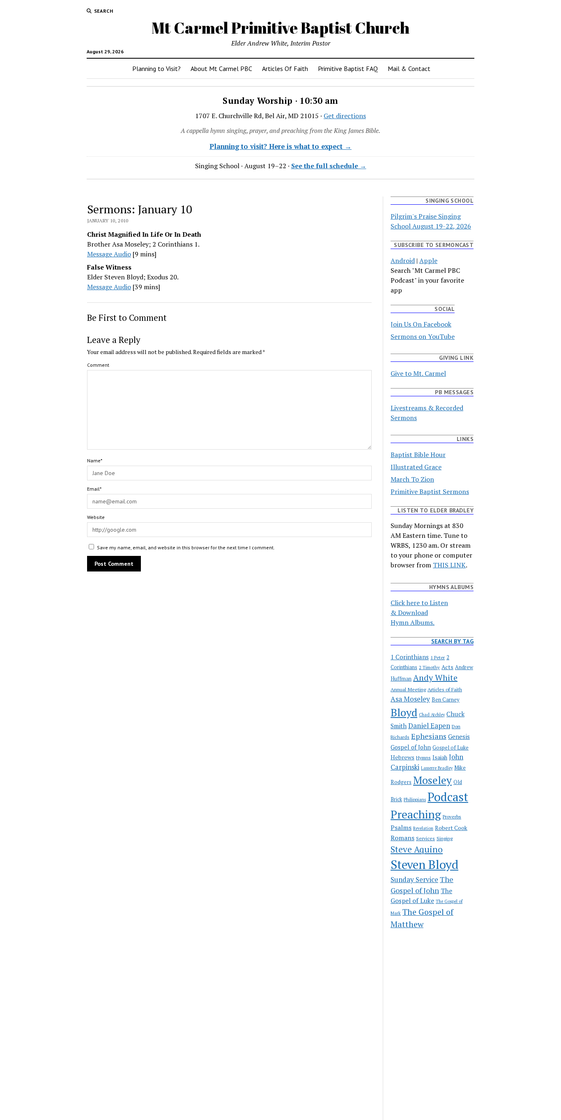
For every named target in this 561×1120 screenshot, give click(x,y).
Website (96, 517)
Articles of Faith (445, 689)
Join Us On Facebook (421, 324)
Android (403, 260)
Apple (428, 260)
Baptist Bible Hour (418, 454)
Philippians (415, 799)
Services (425, 838)
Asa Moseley (410, 699)
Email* (94, 489)
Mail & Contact (409, 68)
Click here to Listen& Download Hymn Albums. (419, 612)
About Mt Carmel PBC (221, 68)
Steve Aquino (417, 849)
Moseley (432, 780)
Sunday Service (414, 879)
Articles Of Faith (285, 68)
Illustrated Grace (416, 466)
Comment (98, 365)
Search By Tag (452, 641)
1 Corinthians (410, 657)
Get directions (345, 115)
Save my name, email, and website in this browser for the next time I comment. (186, 547)
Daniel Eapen (429, 725)
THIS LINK (449, 564)
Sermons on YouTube (423, 336)
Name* (94, 460)
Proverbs (452, 817)
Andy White (435, 677)
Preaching (416, 814)
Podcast (448, 797)
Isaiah (439, 757)
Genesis (459, 736)
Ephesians (428, 736)
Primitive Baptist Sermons (430, 491)
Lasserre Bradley (437, 768)
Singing (445, 838)
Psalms (401, 827)
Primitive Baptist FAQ (348, 68)
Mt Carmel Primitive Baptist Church (280, 27)
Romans (402, 838)
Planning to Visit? (156, 68)
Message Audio (109, 253)
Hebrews (402, 757)
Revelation (423, 828)
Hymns (423, 757)
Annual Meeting (408, 689)
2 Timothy (429, 667)
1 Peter (437, 657)
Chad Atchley (432, 715)
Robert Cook (451, 828)
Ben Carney (446, 699)
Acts (447, 667)
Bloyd (404, 712)
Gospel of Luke (450, 747)
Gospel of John (411, 747)
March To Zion (412, 479)
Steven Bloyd (424, 864)
